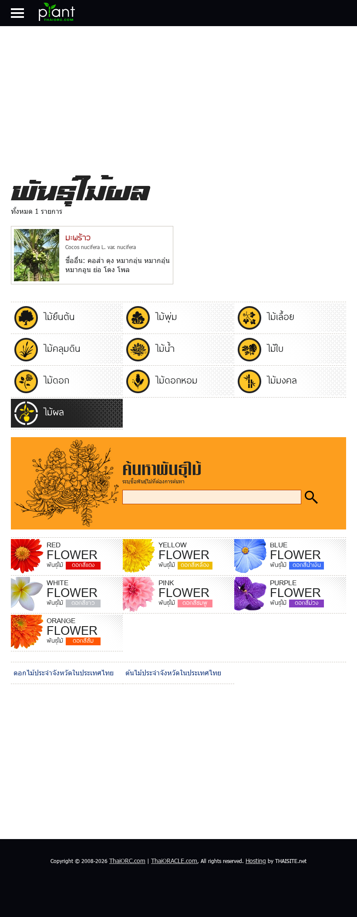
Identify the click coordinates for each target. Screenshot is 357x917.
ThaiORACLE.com (174, 860)
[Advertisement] (178, 97)
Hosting (256, 860)
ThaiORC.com (127, 860)
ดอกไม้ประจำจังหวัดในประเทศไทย (63, 672)
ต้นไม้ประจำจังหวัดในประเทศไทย (173, 672)
